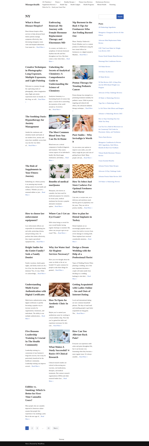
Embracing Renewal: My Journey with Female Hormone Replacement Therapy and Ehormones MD (58, 32)
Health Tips (63, 4)
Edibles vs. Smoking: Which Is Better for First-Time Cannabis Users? (35, 393)
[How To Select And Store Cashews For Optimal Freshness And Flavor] (82, 171)
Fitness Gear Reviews (86, 2)
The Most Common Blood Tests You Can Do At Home (59, 135)
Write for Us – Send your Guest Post (53, 7)
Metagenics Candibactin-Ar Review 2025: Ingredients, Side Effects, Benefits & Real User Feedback (110, 145)
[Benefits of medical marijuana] (59, 171)
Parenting (112, 4)
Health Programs (88, 4)
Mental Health (101, 4)
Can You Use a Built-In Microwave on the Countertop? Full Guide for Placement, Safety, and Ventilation (111, 129)
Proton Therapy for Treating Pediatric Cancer (82, 86)
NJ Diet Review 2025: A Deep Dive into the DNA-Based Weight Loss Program (110, 84)
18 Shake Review (104, 77)
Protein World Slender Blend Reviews (110, 56)
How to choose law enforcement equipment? (34, 217)
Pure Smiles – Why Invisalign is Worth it (82, 138)
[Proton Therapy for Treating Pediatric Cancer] (82, 72)
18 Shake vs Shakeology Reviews (109, 98)
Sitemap (61, 439)
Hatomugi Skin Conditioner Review (110, 61)
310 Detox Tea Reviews (106, 72)
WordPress (41, 444)
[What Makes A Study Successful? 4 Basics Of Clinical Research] (59, 337)
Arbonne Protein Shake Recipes (108, 166)
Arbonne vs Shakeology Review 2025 (110, 113)
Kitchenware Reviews (103, 2)
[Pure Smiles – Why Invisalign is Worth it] (82, 123)
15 (48, 428)
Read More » (41, 47)
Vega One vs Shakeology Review (109, 103)
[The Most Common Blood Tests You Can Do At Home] (59, 122)
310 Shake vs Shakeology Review (109, 181)
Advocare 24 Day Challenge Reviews (110, 93)
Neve (27, 444)
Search (120, 16)
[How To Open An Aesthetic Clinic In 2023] (59, 290)
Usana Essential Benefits (106, 161)
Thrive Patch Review (105, 137)
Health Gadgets (75, 4)
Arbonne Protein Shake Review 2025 (110, 176)
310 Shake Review (104, 66)
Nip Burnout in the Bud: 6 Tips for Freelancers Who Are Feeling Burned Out (82, 29)
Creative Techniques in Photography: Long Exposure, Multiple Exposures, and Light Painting (35, 74)
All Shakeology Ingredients (107, 27)
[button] (56, 4)
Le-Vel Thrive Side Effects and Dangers (111, 108)
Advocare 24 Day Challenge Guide (110, 171)
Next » (56, 428)
